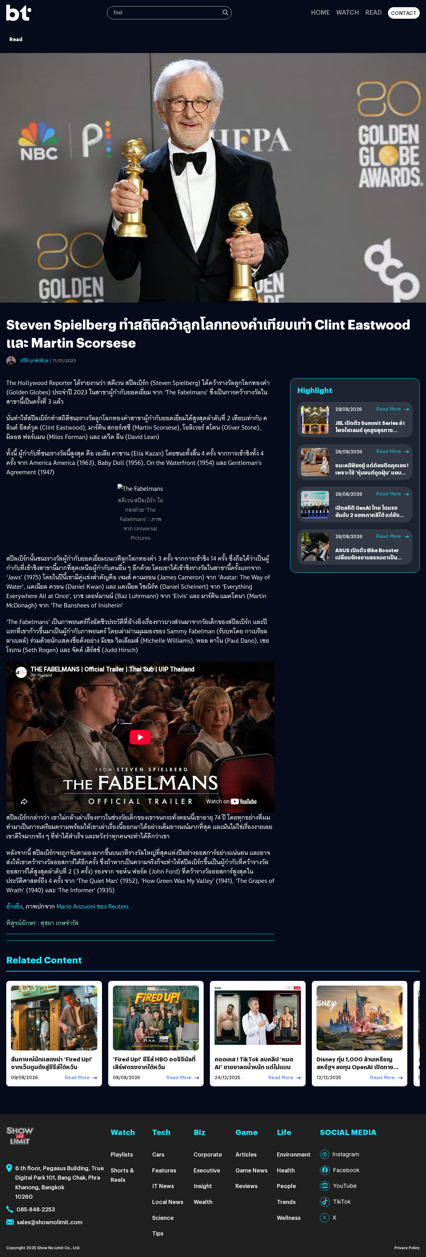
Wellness (289, 1217)
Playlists (122, 1154)
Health (286, 1170)
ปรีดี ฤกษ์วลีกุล (34, 361)
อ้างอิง (14, 906)
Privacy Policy (407, 1247)
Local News (167, 1202)
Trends (286, 1202)
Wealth (203, 1202)
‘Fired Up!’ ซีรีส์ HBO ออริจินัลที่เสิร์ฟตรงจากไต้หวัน (154, 1063)
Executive (207, 1170)
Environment (294, 1154)
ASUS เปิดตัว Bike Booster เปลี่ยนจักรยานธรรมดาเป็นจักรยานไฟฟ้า (367, 557)
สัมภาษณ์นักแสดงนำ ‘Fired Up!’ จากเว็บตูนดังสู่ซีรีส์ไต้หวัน (52, 1063)
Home (320, 12)
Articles (246, 1154)
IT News (163, 1186)
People (286, 1186)
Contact (404, 13)
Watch (347, 12)
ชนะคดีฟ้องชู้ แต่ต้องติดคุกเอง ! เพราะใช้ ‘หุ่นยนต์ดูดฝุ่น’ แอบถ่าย (372, 472)
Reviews (246, 1186)
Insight (203, 1186)
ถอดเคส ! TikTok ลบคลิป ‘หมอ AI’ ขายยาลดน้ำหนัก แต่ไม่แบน (254, 1063)
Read (373, 12)
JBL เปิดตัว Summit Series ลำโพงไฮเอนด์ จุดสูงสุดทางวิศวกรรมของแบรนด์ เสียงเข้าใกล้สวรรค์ (370, 433)
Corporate (208, 1154)
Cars (158, 1154)
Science (163, 1217)
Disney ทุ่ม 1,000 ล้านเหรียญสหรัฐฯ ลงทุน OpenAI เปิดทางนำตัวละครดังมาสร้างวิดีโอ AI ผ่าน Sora (358, 1071)
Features (164, 1170)
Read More (388, 409)
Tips (157, 1233)
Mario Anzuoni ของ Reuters (92, 906)
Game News (251, 1170)
